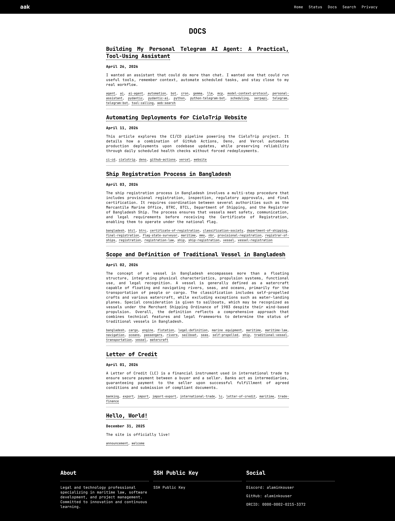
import (143, 396)
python (179, 98)
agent (110, 93)
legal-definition (193, 330)
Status (315, 7)
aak (25, 6)
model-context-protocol (247, 93)
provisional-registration (240, 235)
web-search (166, 103)
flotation (165, 330)
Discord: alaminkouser (270, 487)
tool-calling (143, 103)
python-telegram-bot (207, 98)
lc (220, 396)
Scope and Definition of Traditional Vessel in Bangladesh (195, 254)
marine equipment (227, 330)
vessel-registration (255, 240)
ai (122, 93)
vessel (228, 240)
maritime (188, 235)
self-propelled (225, 335)
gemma (197, 93)
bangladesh (115, 230)
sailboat (189, 335)
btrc (142, 230)
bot (173, 93)
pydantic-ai (158, 98)
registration (130, 240)
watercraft (159, 340)
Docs (332, 7)
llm (210, 93)
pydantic (135, 98)
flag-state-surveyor (160, 235)
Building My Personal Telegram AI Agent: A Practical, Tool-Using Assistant (197, 52)
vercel (184, 159)
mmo (202, 235)
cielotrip (127, 159)
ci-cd (110, 159)
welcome (138, 443)
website (200, 159)
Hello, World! (127, 415)
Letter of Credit (131, 354)
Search (349, 7)
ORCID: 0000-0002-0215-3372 (276, 504)
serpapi (260, 98)
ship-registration (203, 240)
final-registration (122, 235)
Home (298, 7)
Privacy (370, 7)
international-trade (197, 396)
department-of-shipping (267, 230)
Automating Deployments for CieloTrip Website (176, 117)
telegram (279, 98)
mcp (220, 93)
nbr (211, 235)
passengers (153, 335)
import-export (164, 396)
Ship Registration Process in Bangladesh (168, 173)
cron (184, 93)
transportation (119, 340)
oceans (134, 335)
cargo (133, 330)
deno (142, 159)
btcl (131, 230)
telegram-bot (117, 103)
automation (157, 93)
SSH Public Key (169, 487)
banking (112, 396)
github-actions (163, 159)
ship (181, 240)
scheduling (239, 98)
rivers (172, 335)
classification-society (223, 230)
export (128, 396)
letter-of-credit (241, 396)
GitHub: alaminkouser (269, 496)
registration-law (159, 240)
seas (204, 335)
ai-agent (135, 93)
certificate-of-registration (174, 230)
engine (147, 330)
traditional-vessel (270, 335)
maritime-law (276, 330)
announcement (117, 443)
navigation (115, 335)
